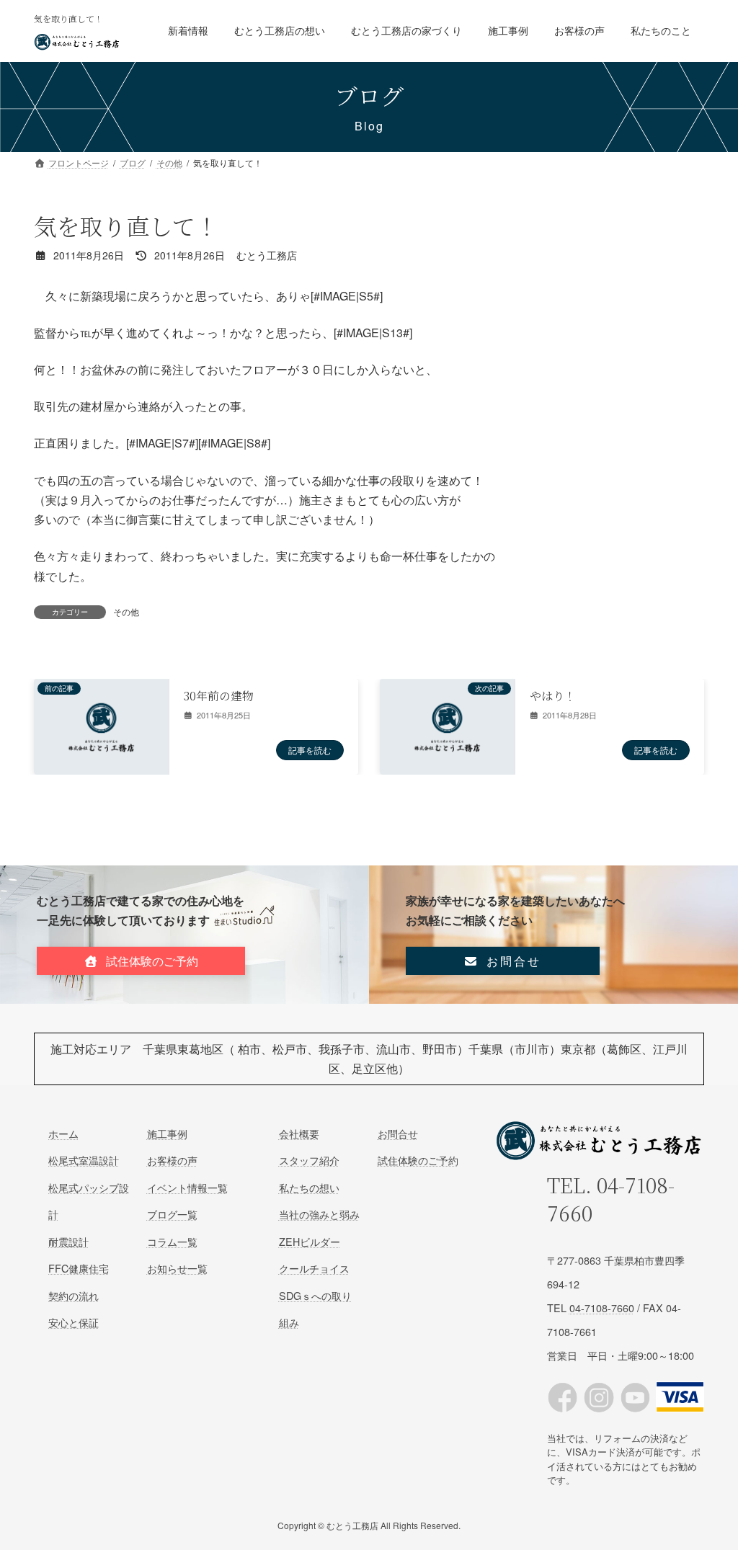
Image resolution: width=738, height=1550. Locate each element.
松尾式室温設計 (83, 1159)
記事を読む (310, 750)
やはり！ (553, 695)
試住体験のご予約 (418, 1159)
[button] (141, 961)
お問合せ (398, 1133)
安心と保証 (73, 1321)
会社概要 (299, 1133)
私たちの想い (309, 1187)
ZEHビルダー (309, 1240)
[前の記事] (101, 766)
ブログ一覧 (172, 1213)
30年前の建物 (219, 695)
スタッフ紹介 (309, 1159)
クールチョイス (314, 1267)
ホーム (63, 1133)
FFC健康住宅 (78, 1267)
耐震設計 (68, 1240)
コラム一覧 (172, 1240)
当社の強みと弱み (319, 1213)
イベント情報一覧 (187, 1187)
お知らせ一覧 (177, 1267)
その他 (126, 611)
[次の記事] (447, 766)
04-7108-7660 (611, 1198)
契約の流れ (73, 1294)
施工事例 (167, 1133)
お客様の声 (172, 1159)
